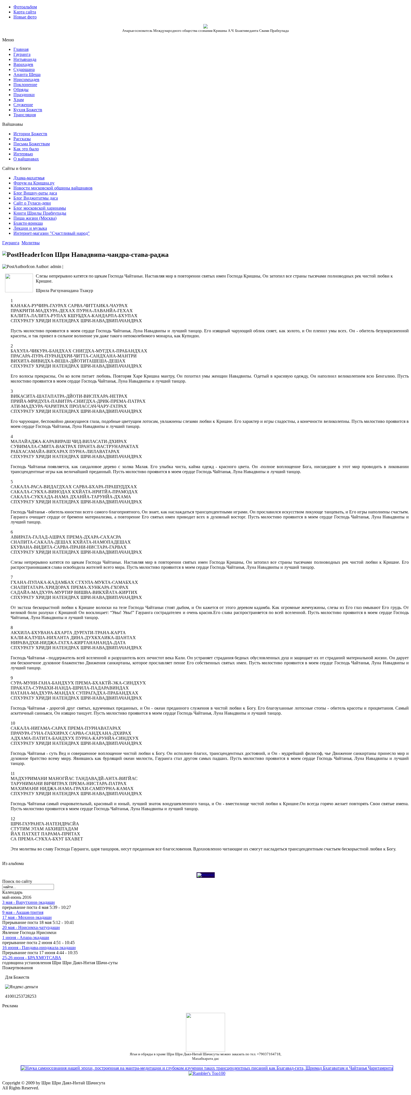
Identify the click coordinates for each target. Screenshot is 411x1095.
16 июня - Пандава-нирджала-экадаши (39, 947)
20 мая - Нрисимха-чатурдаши (31, 927)
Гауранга (10, 242)
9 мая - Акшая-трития (22, 912)
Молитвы (31, 242)
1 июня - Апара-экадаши (25, 937)
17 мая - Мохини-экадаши (27, 917)
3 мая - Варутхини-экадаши (28, 902)
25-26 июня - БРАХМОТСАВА (31, 957)
